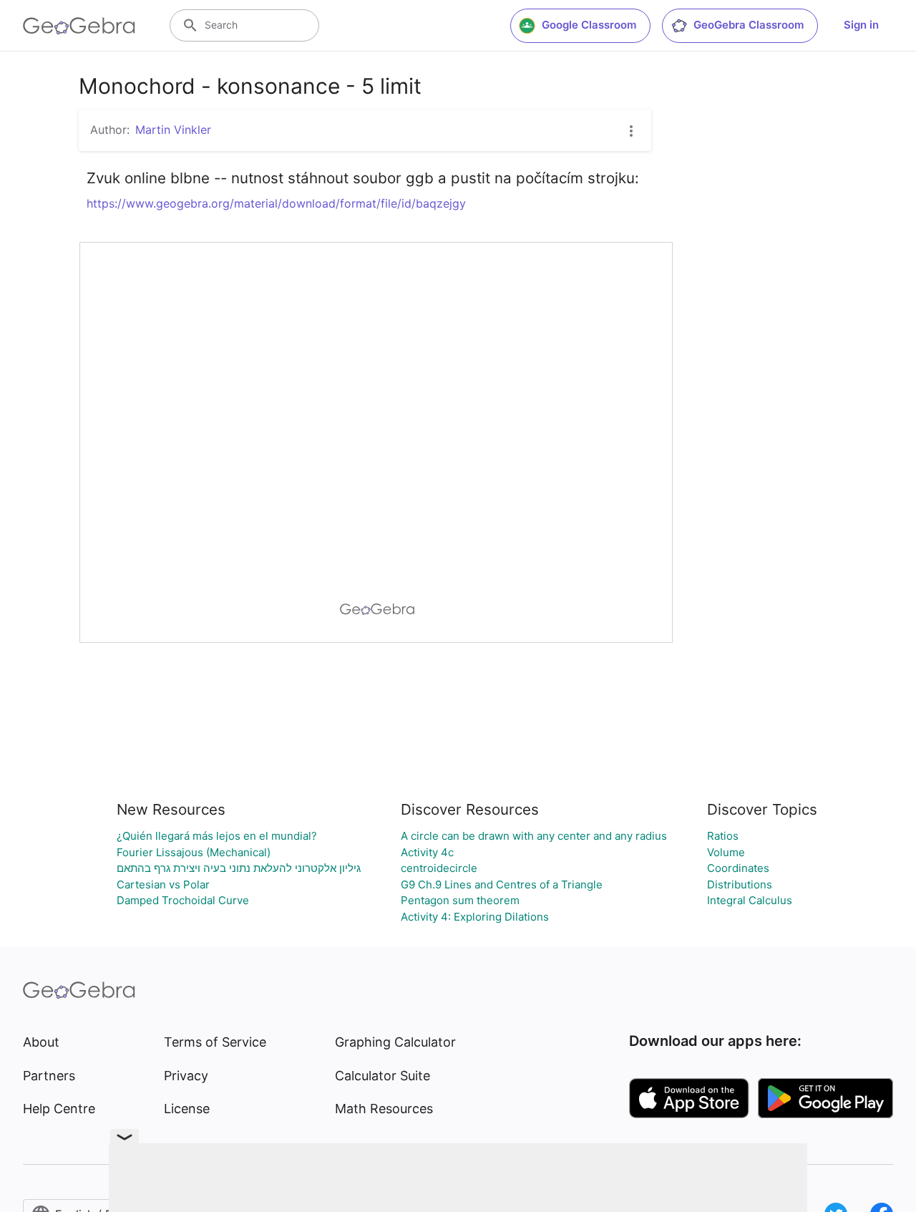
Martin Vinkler (173, 129)
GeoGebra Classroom (748, 24)
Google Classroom (589, 24)
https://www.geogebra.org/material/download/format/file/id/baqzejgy (276, 203)
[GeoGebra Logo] (79, 25)
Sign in (861, 24)
